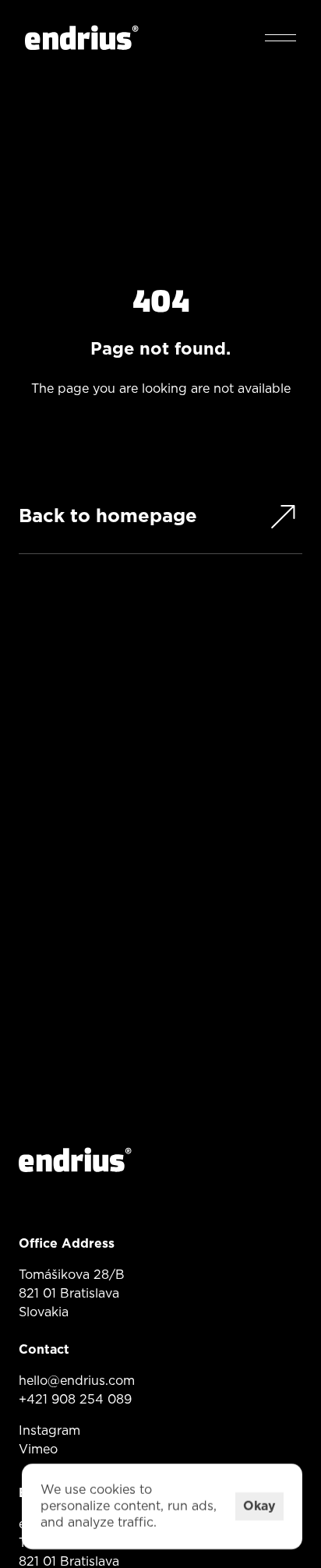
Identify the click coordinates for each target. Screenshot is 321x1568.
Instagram (49, 1431)
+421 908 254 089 (75, 1399)
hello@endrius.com (77, 1381)
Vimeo (38, 1449)
